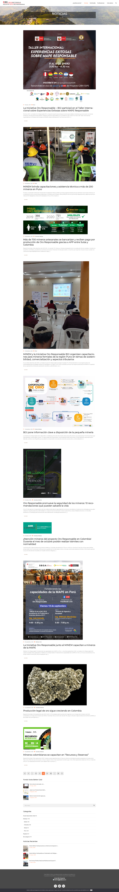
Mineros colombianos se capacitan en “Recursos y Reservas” (56, 754)
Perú (34, 104)
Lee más (25, 120)
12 (58, 773)
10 (50, 773)
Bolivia (25, 821)
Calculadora (110, 3)
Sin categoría (26, 836)
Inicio (57, 17)
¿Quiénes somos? (77, 3)
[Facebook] (55, 886)
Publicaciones (100, 3)
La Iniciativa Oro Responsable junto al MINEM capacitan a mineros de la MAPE (59, 646)
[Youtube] (59, 886)
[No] (117, 890)
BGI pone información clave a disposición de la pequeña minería (58, 432)
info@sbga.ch (60, 880)
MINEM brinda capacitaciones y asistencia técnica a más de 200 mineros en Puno (58, 188)
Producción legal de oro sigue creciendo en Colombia (52, 710)
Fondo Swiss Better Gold (29, 815)
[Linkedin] (63, 886)
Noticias (86, 3)
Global (36, 429)
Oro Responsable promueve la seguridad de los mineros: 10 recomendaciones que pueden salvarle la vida (58, 504)
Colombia (37, 236)
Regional (25, 833)
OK (91, 890)
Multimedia (92, 3)
